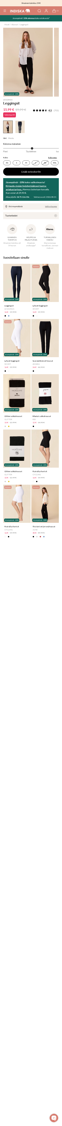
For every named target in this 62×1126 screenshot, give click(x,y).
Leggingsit (24, 24)
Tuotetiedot (11, 215)
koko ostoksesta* (42, 18)
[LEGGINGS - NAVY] (20, 127)
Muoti (7, 24)
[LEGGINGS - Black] (8, 127)
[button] (4, 10)
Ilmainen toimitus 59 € (31, 3)
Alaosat (14, 24)
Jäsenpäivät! (18, 18)
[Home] (20, 10)
